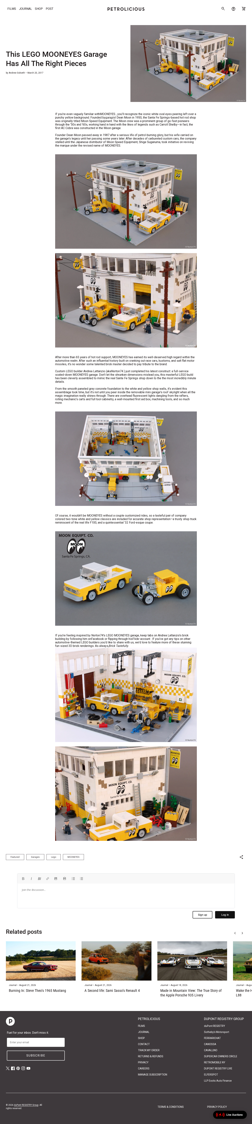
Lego (53, 857)
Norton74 (117, 371)
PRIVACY (143, 1062)
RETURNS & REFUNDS (150, 1056)
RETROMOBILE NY (214, 1062)
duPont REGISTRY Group (26, 1105)
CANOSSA (210, 1044)
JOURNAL (25, 9)
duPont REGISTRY (214, 1025)
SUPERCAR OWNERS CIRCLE (220, 1056)
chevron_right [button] (242, 933)
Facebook (97, 639)
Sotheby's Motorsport (216, 1032)
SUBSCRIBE (35, 1055)
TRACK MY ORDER (149, 1050)
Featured (15, 857)
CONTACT (144, 1044)
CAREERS (143, 1068)
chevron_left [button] (235, 933)
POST (49, 9)
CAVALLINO (210, 1050)
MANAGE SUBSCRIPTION (152, 1074)
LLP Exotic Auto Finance (218, 1080)
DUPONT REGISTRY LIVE (218, 1068)
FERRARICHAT (212, 1038)
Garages (35, 857)
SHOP (39, 9)
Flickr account (141, 639)
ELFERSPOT (211, 1074)
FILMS (11, 9)
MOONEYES (107, 114)
